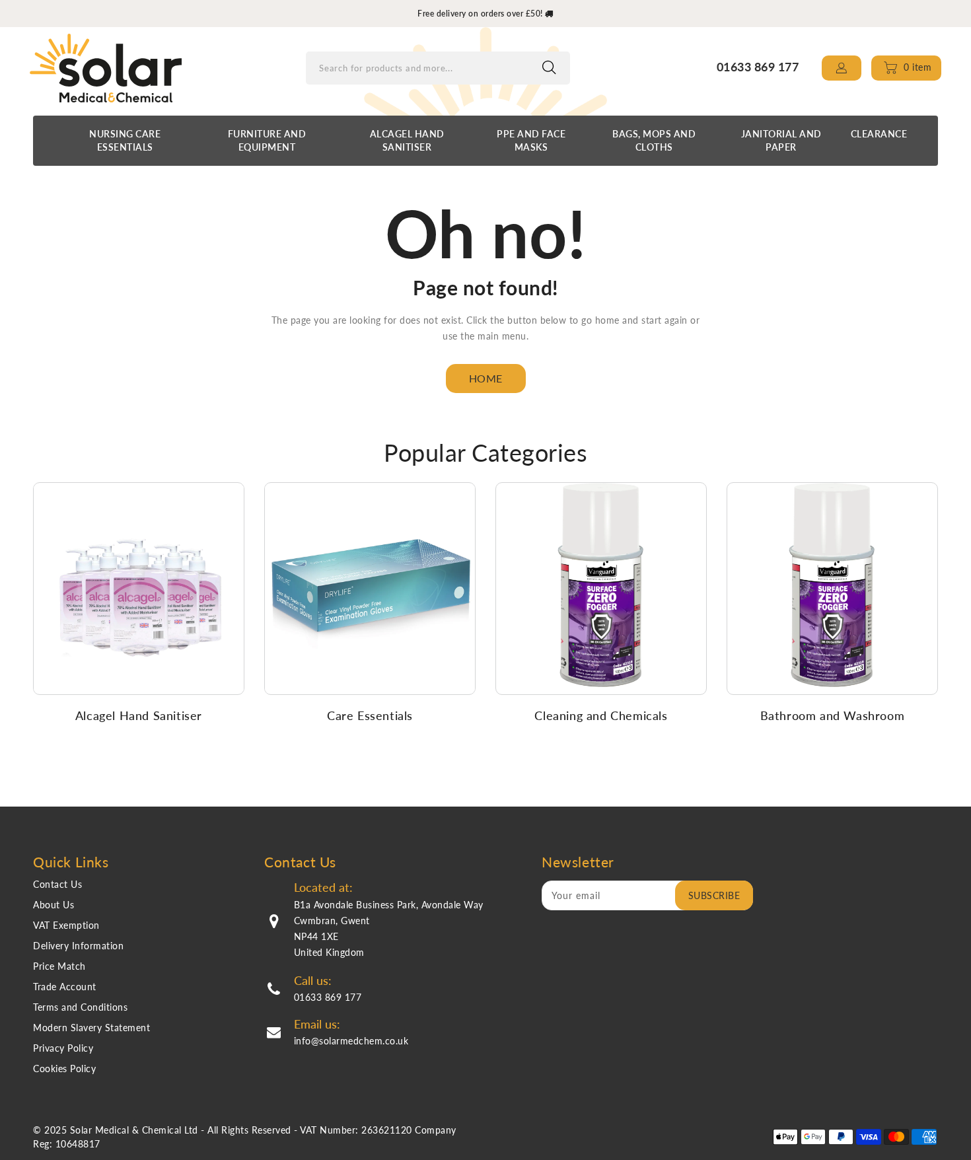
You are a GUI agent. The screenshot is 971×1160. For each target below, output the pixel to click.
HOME (486, 378)
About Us (53, 904)
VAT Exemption (66, 925)
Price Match (59, 966)
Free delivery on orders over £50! (481, 13)
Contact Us (57, 884)
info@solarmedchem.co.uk (351, 1040)
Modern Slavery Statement (91, 1027)
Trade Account (64, 986)
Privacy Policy (63, 1048)
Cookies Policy (64, 1068)
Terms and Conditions (80, 1007)
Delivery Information (78, 945)
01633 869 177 (328, 997)
